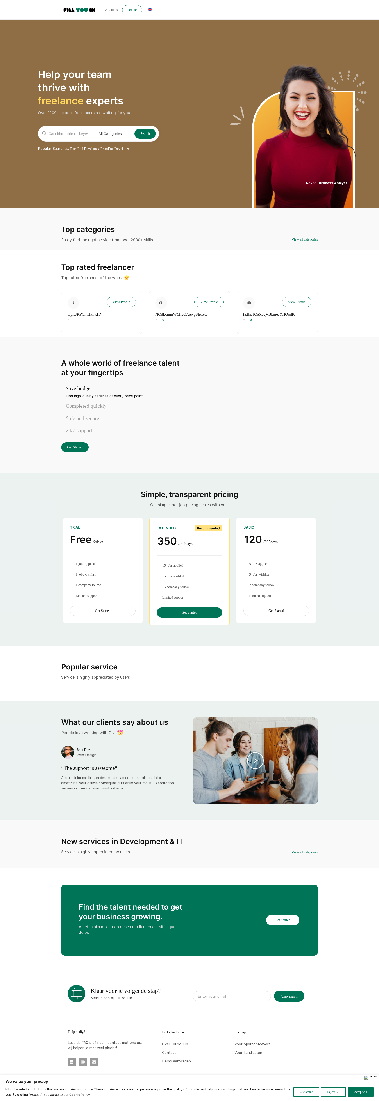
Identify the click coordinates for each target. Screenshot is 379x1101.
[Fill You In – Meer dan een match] (79, 9)
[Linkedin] (72, 1062)
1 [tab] (62, 798)
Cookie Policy (79, 1094)
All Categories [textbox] (110, 133)
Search (145, 133)
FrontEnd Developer (114, 148)
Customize (306, 1092)
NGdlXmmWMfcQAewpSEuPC (181, 314)
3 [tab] (69, 798)
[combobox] (112, 133)
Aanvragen (289, 996)
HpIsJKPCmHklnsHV (85, 314)
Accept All (360, 1092)
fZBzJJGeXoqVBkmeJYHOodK (269, 314)
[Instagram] (83, 1062)
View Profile (121, 302)
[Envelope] (94, 1062)
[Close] (370, 1078)
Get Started (75, 447)
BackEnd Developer (84, 148)
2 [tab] (65, 798)
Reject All (333, 1092)
